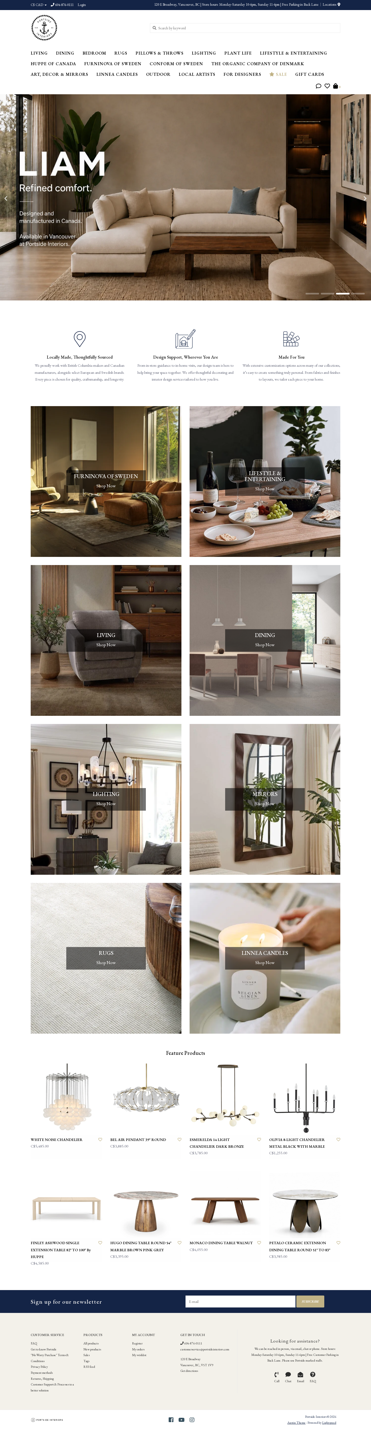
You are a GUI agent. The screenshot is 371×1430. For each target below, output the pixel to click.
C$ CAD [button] (37, 4)
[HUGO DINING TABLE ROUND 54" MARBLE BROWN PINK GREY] (146, 1202)
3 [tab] (343, 293)
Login (82, 4)
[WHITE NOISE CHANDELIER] (66, 1099)
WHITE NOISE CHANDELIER (57, 1139)
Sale (281, 74)
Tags (86, 1361)
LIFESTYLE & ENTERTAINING (293, 53)
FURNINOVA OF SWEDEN (113, 64)
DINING (65, 53)
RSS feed (89, 1367)
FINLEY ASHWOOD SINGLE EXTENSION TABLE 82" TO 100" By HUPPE (61, 1249)
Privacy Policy (39, 1367)
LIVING (39, 53)
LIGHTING (204, 53)
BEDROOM (94, 53)
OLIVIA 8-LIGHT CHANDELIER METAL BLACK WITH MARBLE (297, 1143)
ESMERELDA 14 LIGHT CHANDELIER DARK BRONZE (217, 1143)
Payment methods (42, 1373)
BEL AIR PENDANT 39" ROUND (138, 1139)
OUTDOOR (158, 74)
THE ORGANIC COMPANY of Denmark (257, 64)
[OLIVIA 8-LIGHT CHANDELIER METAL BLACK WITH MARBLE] (305, 1099)
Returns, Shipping (42, 1378)
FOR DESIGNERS (242, 74)
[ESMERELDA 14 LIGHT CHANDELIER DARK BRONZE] (225, 1099)
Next (353, 198)
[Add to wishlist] (100, 1139)
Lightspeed (329, 1422)
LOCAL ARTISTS (197, 74)
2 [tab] (327, 293)
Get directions (189, 1371)
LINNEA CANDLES (117, 74)
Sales (86, 1355)
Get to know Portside (43, 1349)
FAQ (34, 1343)
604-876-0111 (193, 1343)
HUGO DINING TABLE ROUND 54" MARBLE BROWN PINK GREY (140, 1246)
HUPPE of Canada (53, 64)
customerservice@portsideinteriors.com (204, 1349)
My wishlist (139, 1355)
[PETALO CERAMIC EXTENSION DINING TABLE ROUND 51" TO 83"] (305, 1202)
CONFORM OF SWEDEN (176, 64)
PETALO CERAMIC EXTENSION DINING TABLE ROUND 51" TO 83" (299, 1246)
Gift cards (309, 74)
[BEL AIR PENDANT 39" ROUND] (146, 1099)
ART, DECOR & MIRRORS (59, 74)
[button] (318, 86)
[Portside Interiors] (86, 27)
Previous (17, 198)
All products (91, 1343)
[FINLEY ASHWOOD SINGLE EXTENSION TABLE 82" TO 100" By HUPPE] (66, 1202)
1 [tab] (312, 293)
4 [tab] (358, 293)
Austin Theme (296, 1422)
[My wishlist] (327, 86)
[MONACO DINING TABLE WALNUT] (225, 1202)
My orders (138, 1349)
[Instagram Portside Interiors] (192, 1420)
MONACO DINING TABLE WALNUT (221, 1242)
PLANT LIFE (238, 53)
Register (137, 1343)
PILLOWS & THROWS (160, 53)
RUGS (120, 53)
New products (92, 1349)
